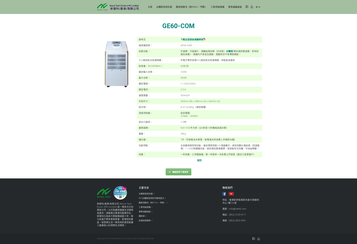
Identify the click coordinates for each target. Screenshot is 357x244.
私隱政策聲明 (145, 220)
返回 (199, 160)
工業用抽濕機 (217, 7)
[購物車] (256, 7)
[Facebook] (247, 7)
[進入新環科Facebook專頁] (225, 193)
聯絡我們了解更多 (180, 172)
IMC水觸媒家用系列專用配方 (151, 198)
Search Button (259, 7)
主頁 (150, 7)
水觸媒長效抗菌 (164, 7)
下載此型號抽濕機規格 (192, 39)
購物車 (142, 216)
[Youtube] (251, 7)
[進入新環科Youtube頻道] (231, 193)
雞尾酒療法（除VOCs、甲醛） (191, 7)
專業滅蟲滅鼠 (235, 7)
